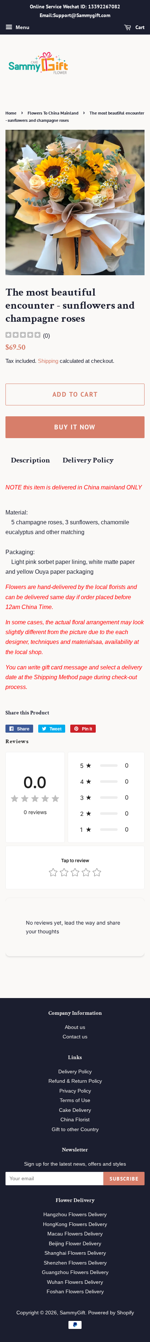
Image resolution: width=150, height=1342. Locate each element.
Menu (21, 27)
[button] (106, 765)
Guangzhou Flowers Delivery (75, 1272)
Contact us (75, 1036)
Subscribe (124, 1178)
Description (30, 460)
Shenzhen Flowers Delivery (75, 1263)
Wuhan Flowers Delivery (75, 1282)
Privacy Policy (75, 1091)
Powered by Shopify (111, 1312)
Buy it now (75, 427)
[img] (22, 336)
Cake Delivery (75, 1110)
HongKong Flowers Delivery (75, 1224)
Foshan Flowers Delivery (75, 1291)
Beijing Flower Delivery (75, 1243)
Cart (139, 27)
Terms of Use (75, 1100)
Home (10, 113)
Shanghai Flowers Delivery (75, 1253)
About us (75, 1027)
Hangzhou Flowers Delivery (75, 1214)
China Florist (75, 1119)
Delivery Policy (88, 460)
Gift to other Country (75, 1129)
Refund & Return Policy (75, 1081)
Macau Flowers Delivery (75, 1234)
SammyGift (72, 1312)
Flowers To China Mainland (53, 113)
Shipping (48, 361)
